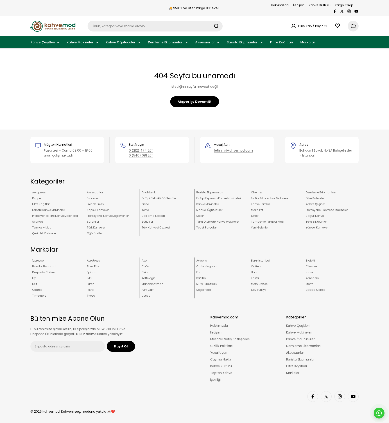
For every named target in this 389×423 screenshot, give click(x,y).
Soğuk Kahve (315, 216)
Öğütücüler (94, 233)
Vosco (146, 296)
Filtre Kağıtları (41, 204)
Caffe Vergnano (207, 266)
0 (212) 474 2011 (141, 150)
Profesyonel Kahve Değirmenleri (108, 216)
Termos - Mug (42, 227)
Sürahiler (93, 222)
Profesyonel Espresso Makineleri (327, 210)
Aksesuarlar (95, 192)
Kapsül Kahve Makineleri (48, 210)
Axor (144, 260)
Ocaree (37, 290)
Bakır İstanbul (260, 260)
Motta (310, 284)
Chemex (256, 192)
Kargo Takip (344, 5)
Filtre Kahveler (315, 198)
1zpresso (38, 260)
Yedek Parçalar (206, 227)
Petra (90, 290)
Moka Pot (257, 210)
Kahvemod (51, 411)
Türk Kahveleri (96, 227)
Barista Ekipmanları (209, 192)
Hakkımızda (280, 5)
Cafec (146, 266)
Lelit (34, 284)
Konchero (312, 278)
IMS (89, 278)
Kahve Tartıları (261, 204)
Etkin (145, 272)
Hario (254, 272)
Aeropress (39, 192)
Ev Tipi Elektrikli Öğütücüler (159, 198)
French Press (95, 204)
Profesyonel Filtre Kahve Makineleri (55, 216)
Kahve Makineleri (207, 204)
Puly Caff (148, 290)
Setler (200, 216)
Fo (197, 272)
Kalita (255, 278)
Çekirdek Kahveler (44, 233)
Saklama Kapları (153, 216)
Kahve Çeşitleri (316, 204)
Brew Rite (93, 266)
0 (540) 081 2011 (141, 155)
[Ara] (216, 26)
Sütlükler (147, 222)
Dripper (37, 198)
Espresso (93, 198)
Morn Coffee (259, 284)
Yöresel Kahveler (317, 227)
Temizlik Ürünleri (316, 222)
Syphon (37, 222)
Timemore (39, 296)
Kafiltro (201, 278)
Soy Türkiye (258, 290)
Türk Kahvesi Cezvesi (156, 227)
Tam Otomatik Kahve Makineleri (218, 222)
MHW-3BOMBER (206, 284)
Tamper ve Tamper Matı (267, 222)
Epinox (91, 272)
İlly (34, 278)
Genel (145, 204)
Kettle (145, 210)
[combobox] (155, 26)
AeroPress (93, 260)
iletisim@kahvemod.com (233, 150)
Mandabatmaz (152, 284)
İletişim (298, 5)
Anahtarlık (149, 192)
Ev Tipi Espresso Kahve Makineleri (218, 198)
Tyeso (91, 296)
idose (309, 272)
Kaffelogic (149, 278)
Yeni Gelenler (259, 227)
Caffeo (255, 266)
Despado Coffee (43, 272)
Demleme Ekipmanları (321, 192)
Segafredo (203, 290)
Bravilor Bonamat (44, 266)
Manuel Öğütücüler (209, 210)
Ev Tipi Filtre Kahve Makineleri (270, 198)
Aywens (201, 260)
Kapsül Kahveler (98, 210)
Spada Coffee (315, 290)
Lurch (90, 284)
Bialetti (310, 260)
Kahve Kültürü (319, 5)
